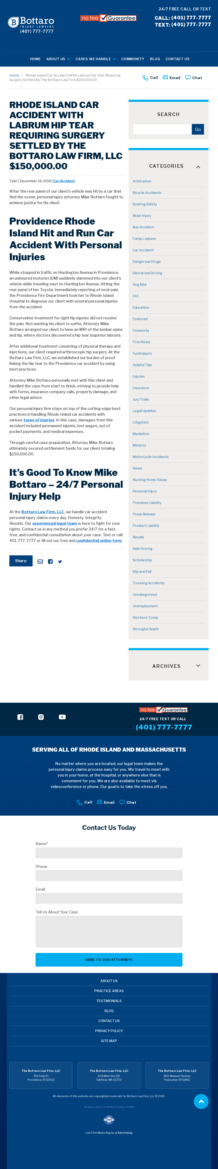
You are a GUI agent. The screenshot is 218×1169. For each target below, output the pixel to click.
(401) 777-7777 (183, 18)
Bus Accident (143, 227)
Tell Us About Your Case (57, 912)
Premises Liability (147, 503)
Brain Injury (142, 216)
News (137, 468)
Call (154, 77)
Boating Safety (145, 204)
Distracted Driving (147, 273)
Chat (197, 77)
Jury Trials (141, 399)
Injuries (139, 376)
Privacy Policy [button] (109, 1031)
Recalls (138, 537)
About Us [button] (56, 59)
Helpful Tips (142, 365)
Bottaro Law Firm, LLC (43, 512)
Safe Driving (142, 549)
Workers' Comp (145, 618)
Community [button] (133, 59)
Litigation (141, 422)
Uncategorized (145, 595)
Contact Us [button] (177, 59)
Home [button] (35, 59)
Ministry (139, 445)
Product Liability (146, 526)
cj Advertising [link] (123, 1132)
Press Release (144, 514)
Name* (42, 844)
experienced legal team (54, 523)
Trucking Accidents (148, 583)
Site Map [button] (109, 1041)
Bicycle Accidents (147, 193)
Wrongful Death (146, 629)
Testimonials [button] (109, 1001)
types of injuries (38, 420)
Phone (41, 867)
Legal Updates (144, 411)
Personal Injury (145, 491)
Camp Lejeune (144, 239)
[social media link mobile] (20, 717)
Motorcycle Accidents (151, 457)
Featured (140, 319)
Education (141, 308)
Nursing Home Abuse (150, 480)
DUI (135, 296)
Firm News (141, 342)
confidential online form (99, 540)
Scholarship (142, 560)
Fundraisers (142, 353)
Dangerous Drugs (147, 262)
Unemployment (145, 606)
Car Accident (64, 181)
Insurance (141, 388)
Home (14, 75)
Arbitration (142, 181)
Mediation (141, 434)
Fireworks (141, 331)
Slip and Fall (142, 572)
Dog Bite (140, 285)
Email (175, 77)
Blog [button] (155, 59)
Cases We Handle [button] (94, 59)
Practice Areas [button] (109, 991)
